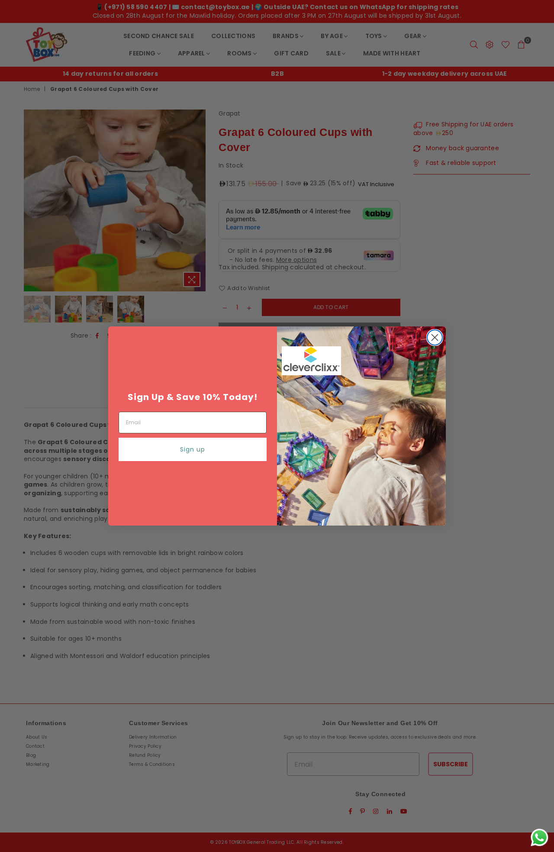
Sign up (192, 449)
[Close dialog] (434, 337)
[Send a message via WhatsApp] (539, 837)
